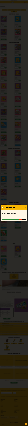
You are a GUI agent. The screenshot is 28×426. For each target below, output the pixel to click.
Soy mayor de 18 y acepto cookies (10, 219)
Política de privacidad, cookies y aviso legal (11, 216)
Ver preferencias (24, 219)
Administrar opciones (4, 216)
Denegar (20, 219)
